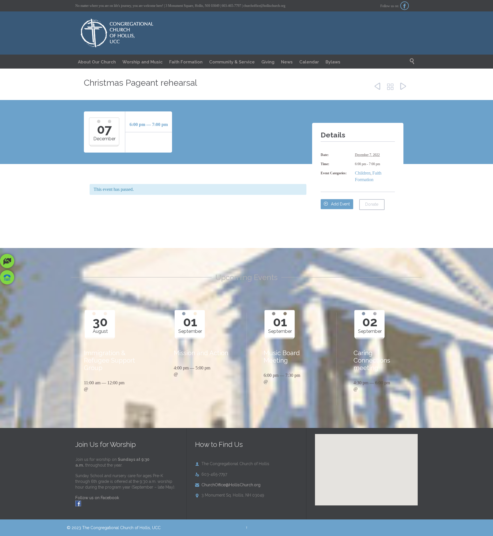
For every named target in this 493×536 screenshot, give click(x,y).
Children (363, 173)
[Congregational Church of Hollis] (124, 33)
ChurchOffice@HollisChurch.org (227, 485)
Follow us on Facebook (97, 497)
